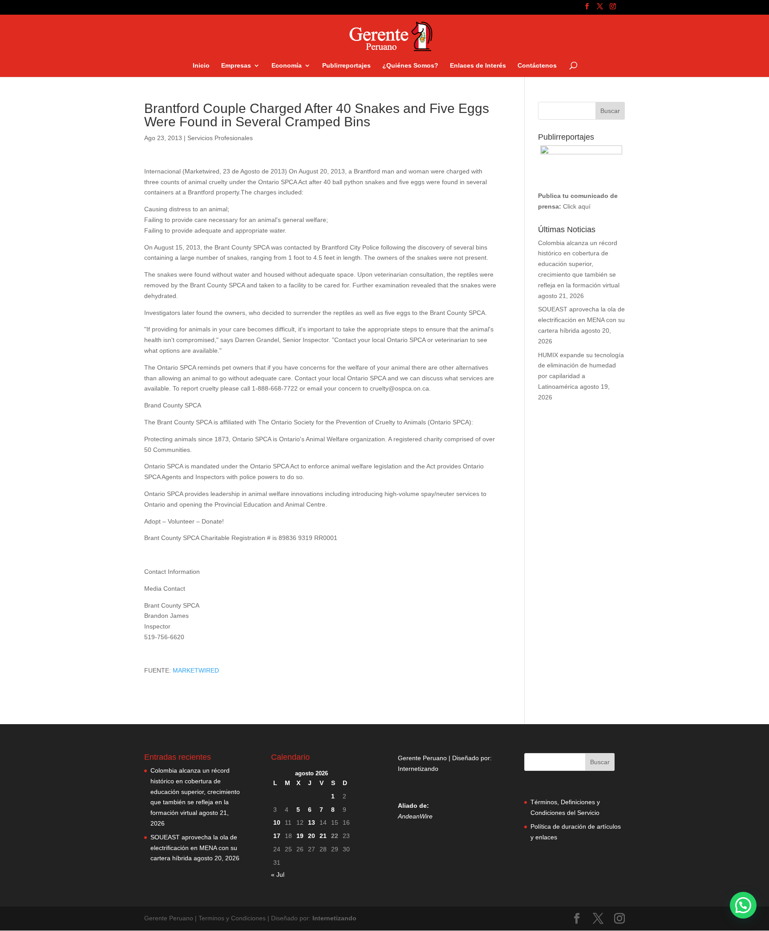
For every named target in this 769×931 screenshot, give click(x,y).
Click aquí (577, 206)
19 (300, 835)
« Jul (277, 874)
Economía (286, 65)
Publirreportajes (346, 65)
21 (323, 835)
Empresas (236, 65)
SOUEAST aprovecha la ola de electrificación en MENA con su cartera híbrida (581, 320)
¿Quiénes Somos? (410, 65)
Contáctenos (537, 65)
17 (276, 835)
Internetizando (418, 768)
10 (276, 822)
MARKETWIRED (196, 670)
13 (311, 822)
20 (311, 835)
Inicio (201, 65)
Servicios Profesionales (220, 137)
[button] (743, 905)
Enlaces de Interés (478, 65)
